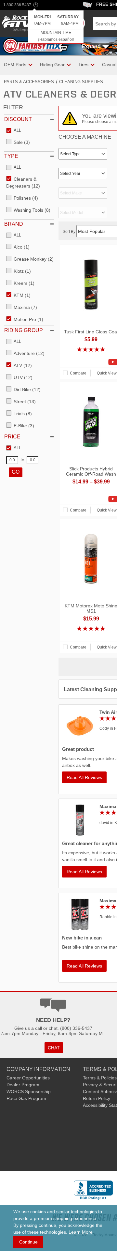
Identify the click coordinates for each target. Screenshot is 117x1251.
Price (12, 436)
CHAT (54, 1047)
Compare (78, 373)
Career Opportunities (28, 1077)
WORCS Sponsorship (28, 1091)
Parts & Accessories (29, 81)
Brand (13, 224)
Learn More (81, 1232)
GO (16, 472)
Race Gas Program (26, 1098)
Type (11, 156)
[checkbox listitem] (13, 131)
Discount (18, 119)
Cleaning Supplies (81, 81)
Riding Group (23, 330)
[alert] (56, 27)
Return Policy (96, 1098)
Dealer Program (22, 1084)
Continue (28, 1241)
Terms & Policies (100, 1077)
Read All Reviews (84, 777)
